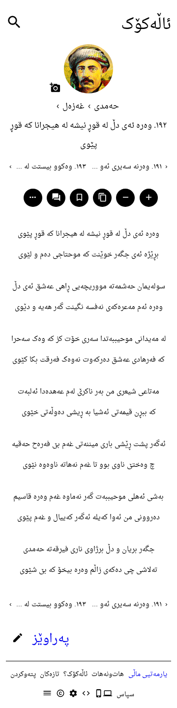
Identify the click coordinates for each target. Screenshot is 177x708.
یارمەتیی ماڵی (147, 674)
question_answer (56, 197)
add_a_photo (55, 87)
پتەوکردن (23, 674)
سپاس (125, 694)
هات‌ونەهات (107, 674)
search (14, 22)
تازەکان (49, 674)
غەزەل (73, 106)
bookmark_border (79, 197)
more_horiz (32, 197)
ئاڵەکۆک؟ (75, 674)
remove (125, 197)
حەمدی (106, 106)
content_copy (102, 197)
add (148, 197)
